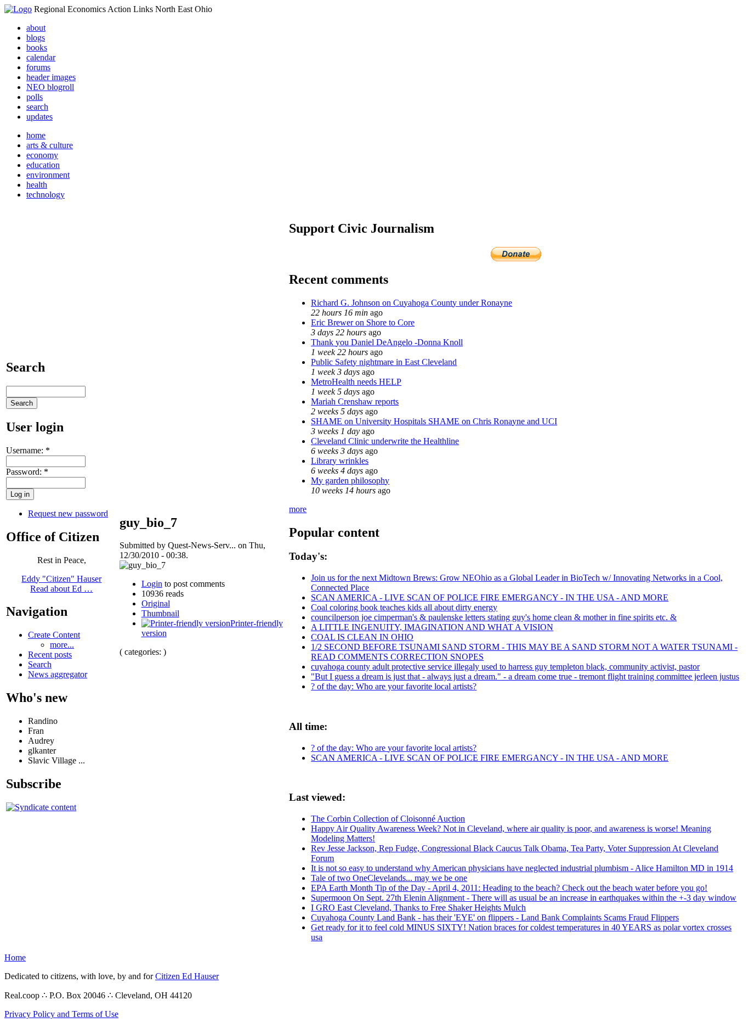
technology (45, 194)
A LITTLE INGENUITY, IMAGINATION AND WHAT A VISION (432, 627)
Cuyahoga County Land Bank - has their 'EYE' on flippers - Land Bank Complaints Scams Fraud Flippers (495, 917)
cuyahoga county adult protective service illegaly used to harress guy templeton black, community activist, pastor (505, 666)
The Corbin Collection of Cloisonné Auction (388, 818)
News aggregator (57, 674)
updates (39, 116)
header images (51, 77)
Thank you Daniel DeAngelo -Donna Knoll (387, 342)
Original (155, 603)
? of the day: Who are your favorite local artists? (393, 686)
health (36, 184)
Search (40, 664)
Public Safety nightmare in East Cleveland (384, 362)
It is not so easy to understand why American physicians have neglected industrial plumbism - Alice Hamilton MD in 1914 (522, 868)
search (37, 106)
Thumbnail (160, 613)
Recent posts (50, 654)
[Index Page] (18, 9)
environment (48, 174)
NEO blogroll (50, 87)
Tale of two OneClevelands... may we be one (389, 878)
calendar (40, 57)
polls (34, 97)
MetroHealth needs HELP (356, 381)
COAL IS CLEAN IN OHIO (362, 637)
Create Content (54, 634)
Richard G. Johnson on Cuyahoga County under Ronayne (411, 302)
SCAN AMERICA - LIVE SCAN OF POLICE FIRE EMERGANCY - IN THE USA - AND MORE (489, 597)
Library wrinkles (339, 460)
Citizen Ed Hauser (187, 976)
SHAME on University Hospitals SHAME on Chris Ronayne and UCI (434, 421)
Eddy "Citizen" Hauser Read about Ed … (61, 583)
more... (62, 644)
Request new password (68, 513)
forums (38, 67)
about (36, 27)
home (36, 135)
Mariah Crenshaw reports (355, 401)
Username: (28, 450)
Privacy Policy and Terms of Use (61, 1014)
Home (15, 957)
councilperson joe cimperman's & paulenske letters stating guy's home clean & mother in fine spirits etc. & (494, 617)
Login (151, 583)
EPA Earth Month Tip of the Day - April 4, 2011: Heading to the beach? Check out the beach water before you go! (509, 887)
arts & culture (49, 145)
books (36, 47)
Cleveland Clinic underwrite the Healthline (385, 441)
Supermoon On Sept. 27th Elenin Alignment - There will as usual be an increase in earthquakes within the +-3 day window (523, 897)
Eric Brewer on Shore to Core (363, 322)
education (43, 165)
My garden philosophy (350, 480)
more (298, 509)
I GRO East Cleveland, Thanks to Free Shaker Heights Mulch (418, 907)
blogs (35, 37)
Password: (27, 471)
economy (42, 155)
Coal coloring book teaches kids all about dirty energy (404, 607)
